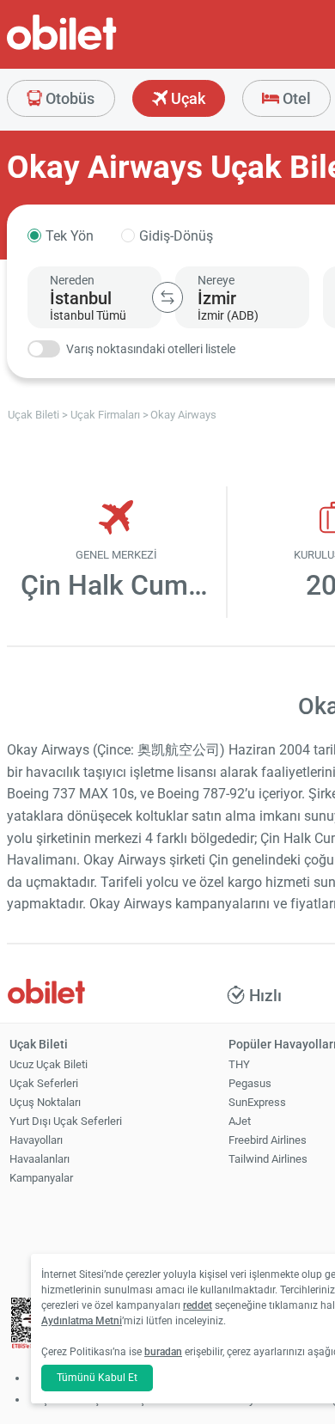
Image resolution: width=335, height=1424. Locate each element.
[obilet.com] (103, 48)
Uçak (186, 98)
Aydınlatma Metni (81, 1321)
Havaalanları (39, 1158)
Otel (295, 98)
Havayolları (36, 1140)
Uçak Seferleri (43, 1083)
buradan (163, 1352)
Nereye (216, 280)
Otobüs (68, 98)
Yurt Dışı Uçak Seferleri (65, 1121)
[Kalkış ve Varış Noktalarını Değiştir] (167, 297)
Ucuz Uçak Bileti (48, 1064)
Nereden (72, 280)
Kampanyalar (41, 1177)
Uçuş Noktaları (45, 1102)
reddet (197, 1305)
